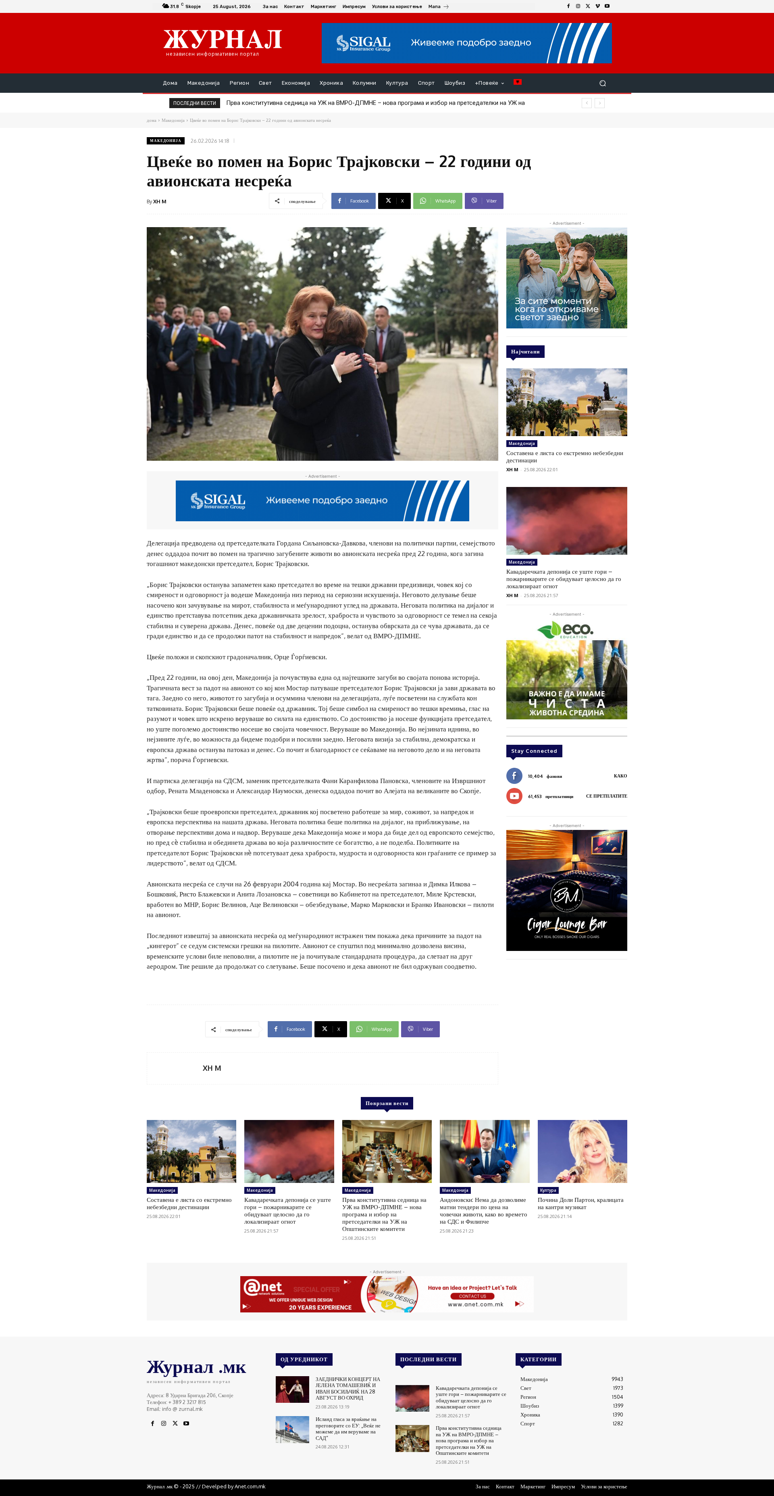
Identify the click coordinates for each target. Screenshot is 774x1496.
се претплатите (606, 796)
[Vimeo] (597, 6)
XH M (159, 201)
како (620, 776)
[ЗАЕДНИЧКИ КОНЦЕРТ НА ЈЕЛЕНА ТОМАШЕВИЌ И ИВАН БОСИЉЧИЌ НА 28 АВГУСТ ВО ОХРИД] (292, 1389)
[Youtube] (607, 6)
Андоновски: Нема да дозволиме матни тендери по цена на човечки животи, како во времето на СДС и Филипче (385, 103)
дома (151, 120)
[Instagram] (578, 6)
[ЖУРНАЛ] (222, 38)
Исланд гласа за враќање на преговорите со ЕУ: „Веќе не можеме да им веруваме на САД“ (348, 1428)
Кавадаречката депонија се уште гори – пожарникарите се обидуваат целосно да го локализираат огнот (563, 579)
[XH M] (175, 1068)
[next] (600, 103)
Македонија (165, 140)
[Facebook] (568, 6)
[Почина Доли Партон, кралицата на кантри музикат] (582, 1151)
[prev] (587, 103)
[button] (602, 83)
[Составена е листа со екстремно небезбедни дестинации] (566, 402)
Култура (548, 1190)
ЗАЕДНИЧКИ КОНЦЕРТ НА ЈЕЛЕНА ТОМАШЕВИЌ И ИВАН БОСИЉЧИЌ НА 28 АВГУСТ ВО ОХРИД (348, 1388)
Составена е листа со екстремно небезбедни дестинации (564, 456)
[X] (588, 6)
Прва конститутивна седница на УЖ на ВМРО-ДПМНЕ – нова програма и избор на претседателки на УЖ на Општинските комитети (384, 1214)
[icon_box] (439, 7)
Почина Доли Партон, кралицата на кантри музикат (581, 1203)
